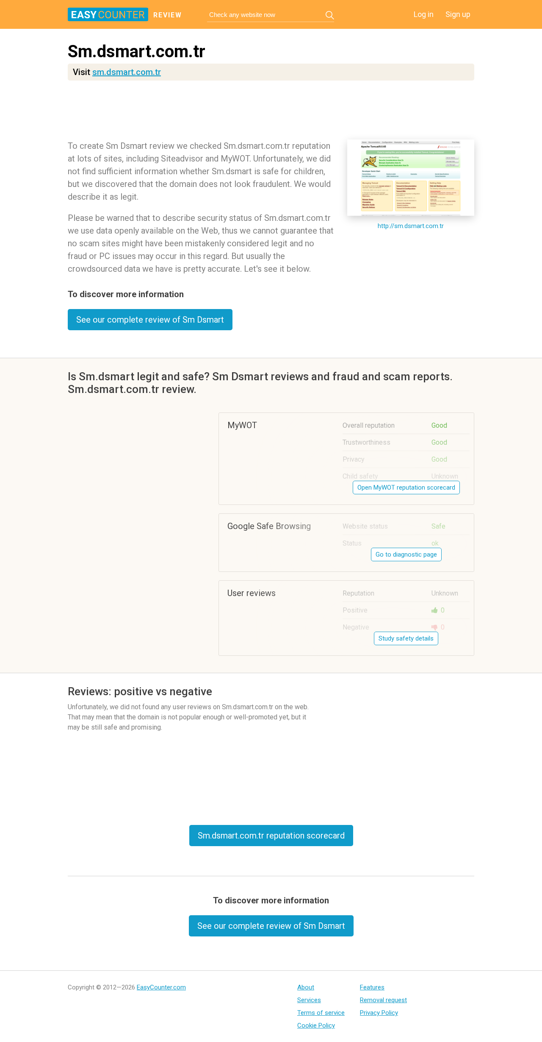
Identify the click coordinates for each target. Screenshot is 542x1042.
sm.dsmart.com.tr (126, 72)
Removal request (383, 1000)
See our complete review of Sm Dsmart (150, 320)
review (167, 15)
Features (372, 987)
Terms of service (321, 1013)
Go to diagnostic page (406, 554)
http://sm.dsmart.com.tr (411, 226)
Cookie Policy (316, 1025)
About (305, 987)
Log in (424, 14)
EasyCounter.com (161, 987)
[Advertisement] (271, 112)
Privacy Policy (379, 1013)
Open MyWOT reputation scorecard (406, 487)
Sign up (457, 14)
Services (309, 1000)
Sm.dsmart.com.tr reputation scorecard (271, 835)
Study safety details (406, 638)
